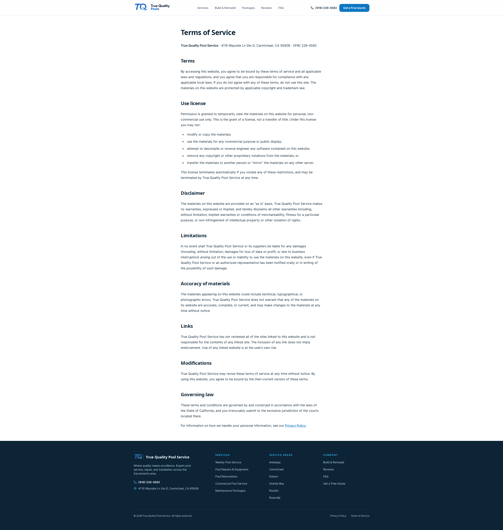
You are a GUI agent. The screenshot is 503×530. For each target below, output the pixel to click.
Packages (248, 7)
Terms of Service (360, 515)
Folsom (273, 476)
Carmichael (276, 469)
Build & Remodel (225, 7)
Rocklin (273, 490)
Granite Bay (276, 483)
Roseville (274, 497)
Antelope (275, 462)
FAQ (281, 7)
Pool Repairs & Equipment (231, 469)
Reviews (266, 7)
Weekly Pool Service (228, 462)
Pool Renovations (226, 476)
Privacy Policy (295, 426)
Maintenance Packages (230, 490)
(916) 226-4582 (326, 7)
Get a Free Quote (354, 7)
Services (202, 7)
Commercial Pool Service (231, 483)
